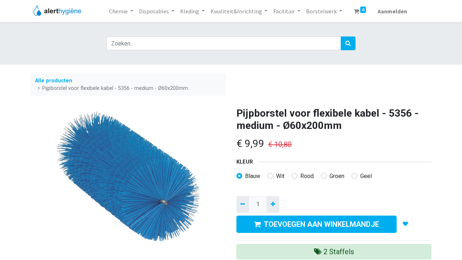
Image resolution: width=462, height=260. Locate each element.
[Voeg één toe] (272, 204)
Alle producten (53, 81)
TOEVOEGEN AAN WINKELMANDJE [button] (321, 224)
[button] (405, 224)
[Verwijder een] (242, 204)
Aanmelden (392, 11)
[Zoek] (348, 43)
